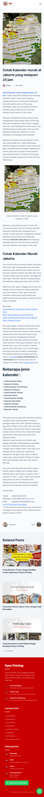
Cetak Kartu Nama (11, 729)
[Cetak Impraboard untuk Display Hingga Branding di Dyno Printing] (22, 629)
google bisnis (28, 362)
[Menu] (40, 4)
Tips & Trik (19, 85)
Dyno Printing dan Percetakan (15, 504)
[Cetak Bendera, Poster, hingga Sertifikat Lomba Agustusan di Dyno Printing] (22, 555)
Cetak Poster (10, 722)
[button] (40, 791)
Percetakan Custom (12, 739)
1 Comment (9, 651)
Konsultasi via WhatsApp (18, 783)
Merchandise (10, 736)
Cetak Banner (10, 716)
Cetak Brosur (10, 719)
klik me (30, 499)
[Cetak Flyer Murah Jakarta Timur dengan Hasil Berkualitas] (22, 592)
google (13, 357)
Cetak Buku (9, 732)
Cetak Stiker (10, 726)
